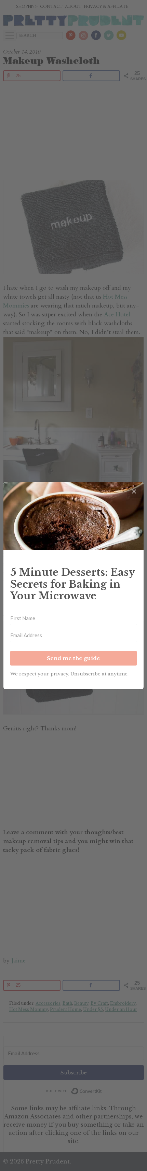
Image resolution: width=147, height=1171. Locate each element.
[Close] (134, 491)
